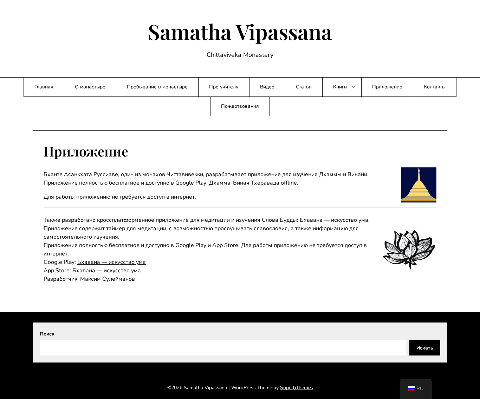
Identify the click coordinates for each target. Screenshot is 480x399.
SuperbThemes (296, 387)
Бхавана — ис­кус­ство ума (111, 262)
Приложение (387, 87)
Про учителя (224, 87)
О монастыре (90, 87)
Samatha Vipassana (240, 31)
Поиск (47, 334)
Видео (267, 87)
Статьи (304, 87)
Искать (424, 348)
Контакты (435, 87)
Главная (43, 87)
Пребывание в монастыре (157, 87)
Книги (340, 87)
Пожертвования (240, 106)
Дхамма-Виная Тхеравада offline (253, 183)
